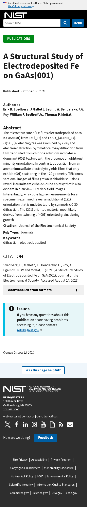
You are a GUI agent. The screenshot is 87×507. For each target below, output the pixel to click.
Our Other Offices (47, 416)
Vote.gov (71, 493)
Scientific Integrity (21, 484)
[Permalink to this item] (22, 105)
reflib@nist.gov (28, 330)
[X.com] (7, 424)
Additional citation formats (30, 290)
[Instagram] (34, 424)
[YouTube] (43, 424)
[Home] (15, 15)
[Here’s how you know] (43, 5)
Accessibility (39, 460)
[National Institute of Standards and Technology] (32, 389)
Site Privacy (20, 460)
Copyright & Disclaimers (25, 468)
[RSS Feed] (61, 424)
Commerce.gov (19, 493)
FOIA (40, 476)
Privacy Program (61, 460)
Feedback (45, 437)
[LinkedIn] (25, 424)
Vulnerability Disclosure (59, 468)
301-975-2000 (11, 409)
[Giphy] (52, 424)
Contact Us (28, 416)
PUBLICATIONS (18, 38)
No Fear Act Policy (22, 476)
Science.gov (40, 493)
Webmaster (10, 416)
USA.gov (57, 493)
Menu (77, 23)
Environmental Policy (60, 476)
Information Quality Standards (56, 484)
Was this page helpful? (43, 370)
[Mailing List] (70, 424)
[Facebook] (16, 424)
